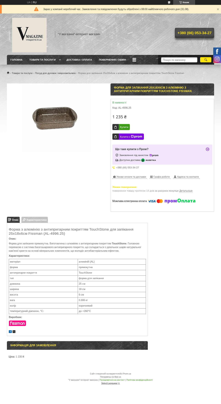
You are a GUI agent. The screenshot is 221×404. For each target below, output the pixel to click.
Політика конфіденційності (139, 380)
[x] (14, 332)
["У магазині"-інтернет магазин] (29, 34)
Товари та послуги (42, 59)
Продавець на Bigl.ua (110, 377)
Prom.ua (127, 374)
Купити (124, 127)
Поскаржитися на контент (112, 380)
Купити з (125, 136)
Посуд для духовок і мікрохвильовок (55, 73)
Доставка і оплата (79, 59)
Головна (16, 59)
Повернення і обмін (112, 59)
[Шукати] (205, 59)
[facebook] (10, 332)
